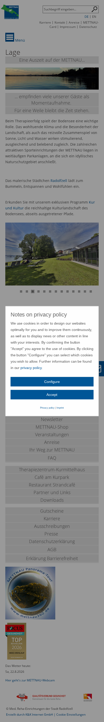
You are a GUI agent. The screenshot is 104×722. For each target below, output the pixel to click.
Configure (52, 381)
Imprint (60, 407)
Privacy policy (47, 407)
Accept (51, 394)
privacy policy (31, 367)
